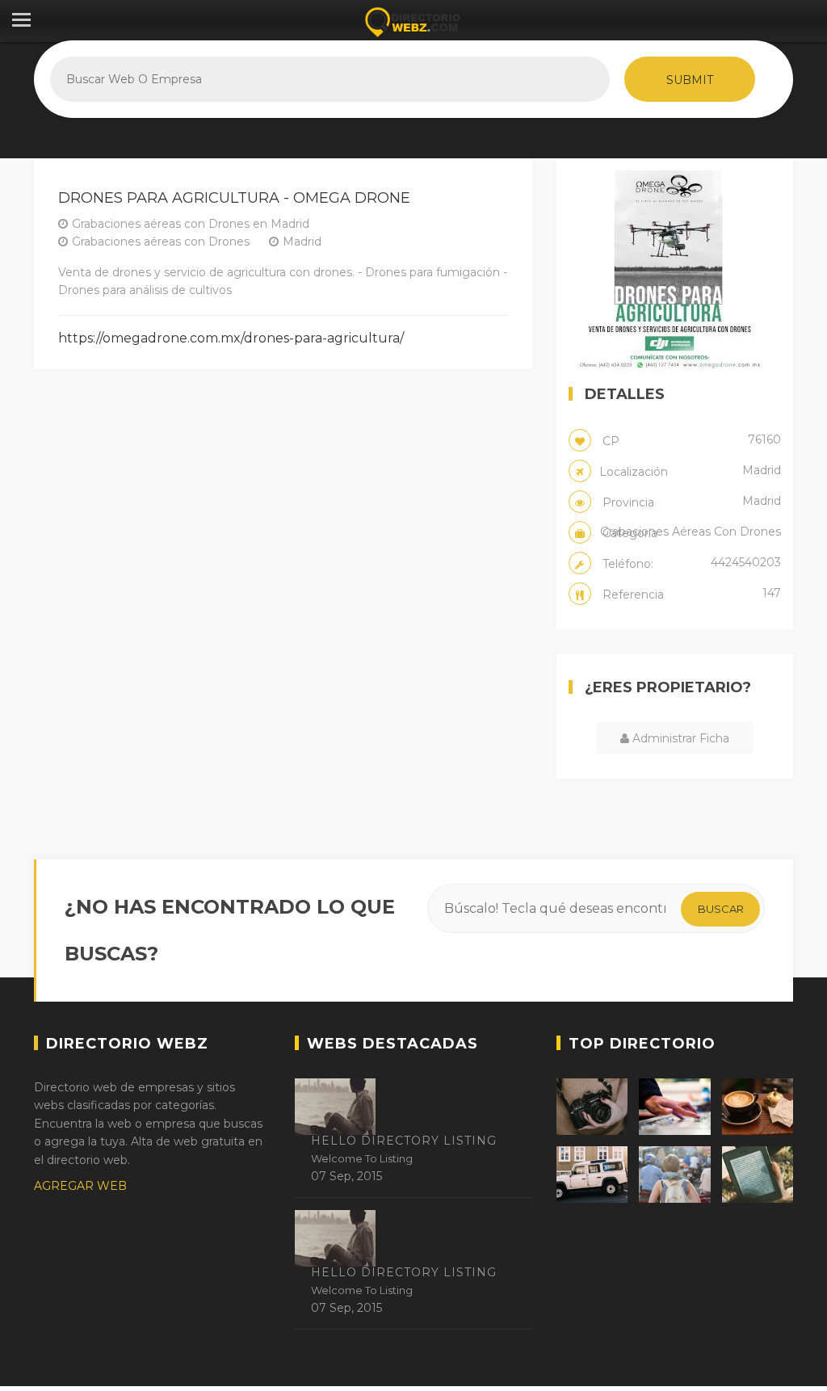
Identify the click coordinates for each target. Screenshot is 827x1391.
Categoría (690, 532)
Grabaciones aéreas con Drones (161, 241)
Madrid (302, 241)
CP (690, 440)
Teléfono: (690, 563)
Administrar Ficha (679, 738)
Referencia (690, 594)
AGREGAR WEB (80, 1186)
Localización (690, 471)
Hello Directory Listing (404, 1140)
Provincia (690, 502)
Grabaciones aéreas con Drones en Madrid (190, 223)
